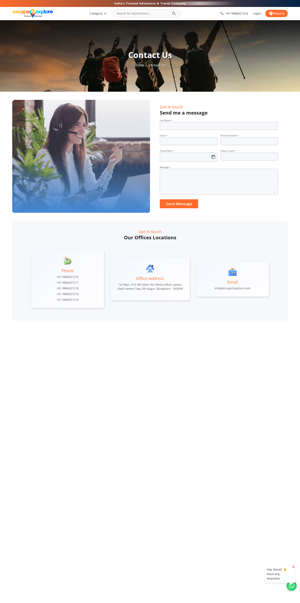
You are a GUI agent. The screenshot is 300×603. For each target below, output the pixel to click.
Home (139, 65)
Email (163, 135)
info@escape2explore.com (232, 288)
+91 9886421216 (68, 277)
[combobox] (143, 13)
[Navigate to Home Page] (32, 13)
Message (165, 167)
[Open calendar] (213, 157)
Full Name (166, 120)
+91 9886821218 (68, 300)
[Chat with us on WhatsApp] (292, 586)
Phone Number (230, 135)
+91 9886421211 (68, 282)
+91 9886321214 (68, 294)
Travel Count (228, 151)
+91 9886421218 (68, 288)
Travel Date (166, 151)
